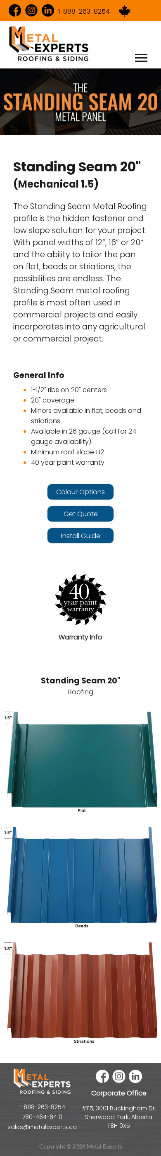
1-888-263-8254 (84, 11)
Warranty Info (80, 637)
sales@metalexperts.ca (42, 1127)
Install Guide (80, 536)
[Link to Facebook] (15, 11)
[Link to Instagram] (31, 11)
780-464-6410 (42, 1117)
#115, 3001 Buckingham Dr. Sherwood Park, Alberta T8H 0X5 (119, 1117)
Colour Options (80, 492)
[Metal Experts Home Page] (42, 1093)
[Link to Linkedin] (48, 11)
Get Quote (81, 514)
